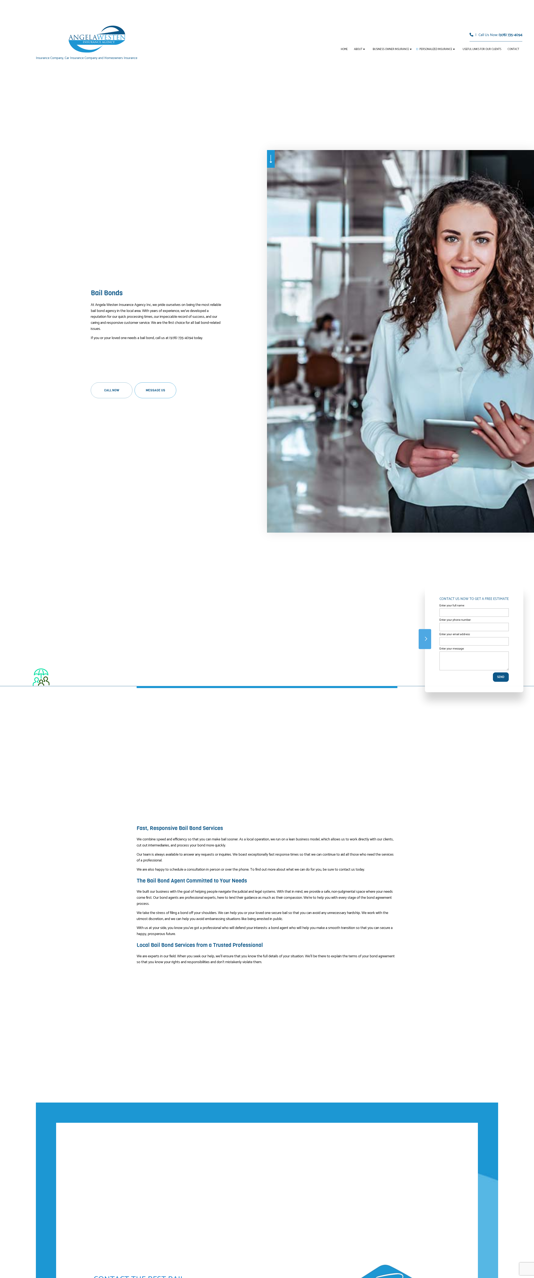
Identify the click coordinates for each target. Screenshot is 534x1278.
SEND (501, 677)
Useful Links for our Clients (482, 49)
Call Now (111, 390)
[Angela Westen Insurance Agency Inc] (96, 39)
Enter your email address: (455, 634)
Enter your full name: (452, 605)
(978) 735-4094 (510, 35)
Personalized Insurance (435, 49)
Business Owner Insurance (391, 49)
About (358, 49)
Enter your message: (452, 649)
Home (344, 49)
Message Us (155, 390)
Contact (513, 49)
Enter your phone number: (455, 620)
